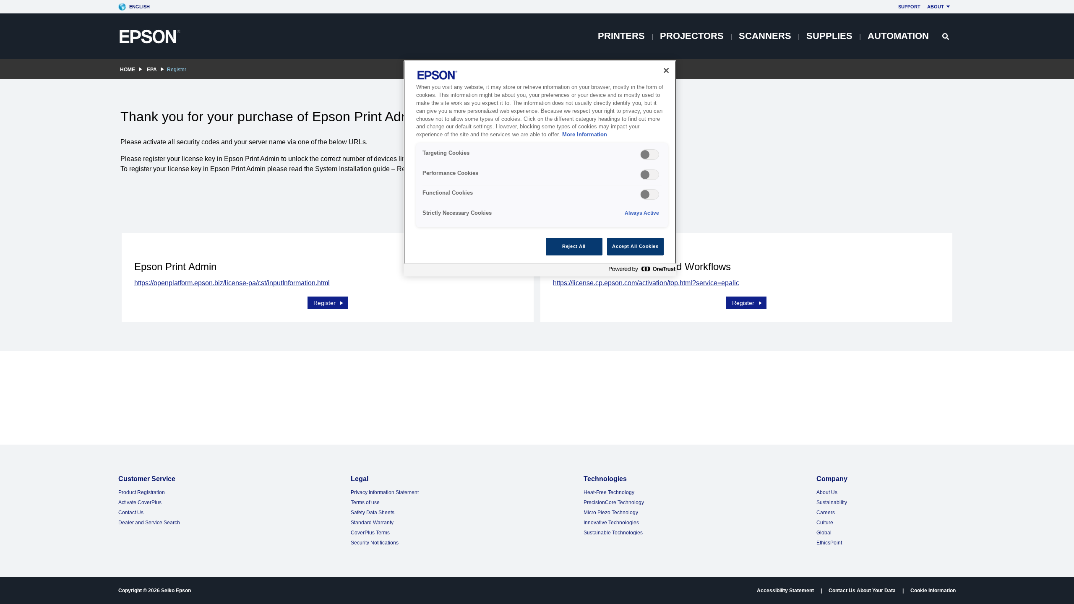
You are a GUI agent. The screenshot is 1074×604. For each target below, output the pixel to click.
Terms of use (365, 502)
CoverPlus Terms (370, 533)
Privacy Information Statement (385, 492)
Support (909, 6)
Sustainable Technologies (613, 533)
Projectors (692, 36)
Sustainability (831, 502)
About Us (826, 492)
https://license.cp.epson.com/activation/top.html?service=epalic (646, 282)
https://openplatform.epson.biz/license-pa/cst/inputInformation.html (232, 282)
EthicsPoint (829, 543)
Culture (824, 523)
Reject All (574, 246)
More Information (584, 135)
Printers (621, 36)
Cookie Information (933, 591)
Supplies (829, 36)
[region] (540, 168)
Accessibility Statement (785, 591)
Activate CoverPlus (140, 502)
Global (824, 533)
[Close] (666, 70)
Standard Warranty (372, 523)
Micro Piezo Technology (611, 512)
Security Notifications (375, 543)
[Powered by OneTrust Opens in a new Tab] (640, 271)
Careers (825, 512)
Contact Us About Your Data (862, 591)
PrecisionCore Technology (614, 502)
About (935, 6)
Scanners (765, 36)
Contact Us (130, 512)
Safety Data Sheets (372, 512)
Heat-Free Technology (609, 492)
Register (324, 302)
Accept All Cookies (635, 246)
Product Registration (141, 492)
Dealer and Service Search (149, 523)
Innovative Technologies (611, 523)
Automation (898, 36)
